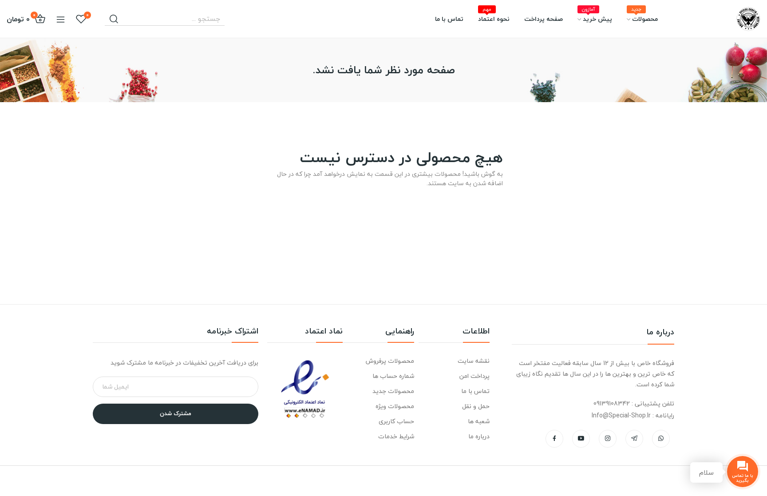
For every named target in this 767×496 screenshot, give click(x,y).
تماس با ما (475, 391)
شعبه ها (479, 421)
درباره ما (479, 436)
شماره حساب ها (393, 376)
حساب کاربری (396, 421)
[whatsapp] (661, 439)
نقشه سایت (474, 360)
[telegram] (634, 439)
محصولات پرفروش (390, 360)
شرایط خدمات (396, 436)
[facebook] (554, 439)
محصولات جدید (393, 391)
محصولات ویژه (395, 406)
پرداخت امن (474, 376)
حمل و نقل (476, 406)
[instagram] (608, 439)
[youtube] (581, 439)
